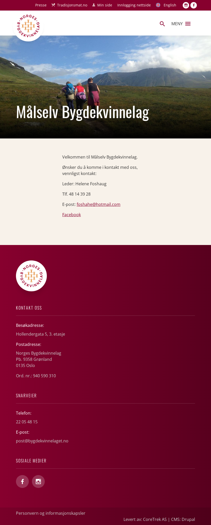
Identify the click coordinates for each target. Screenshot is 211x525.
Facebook (71, 214)
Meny (177, 24)
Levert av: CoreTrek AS (145, 519)
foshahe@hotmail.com (98, 204)
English (170, 5)
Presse (41, 5)
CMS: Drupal (183, 519)
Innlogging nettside (134, 5)
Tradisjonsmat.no (72, 5)
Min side (104, 5)
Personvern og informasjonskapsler (50, 513)
